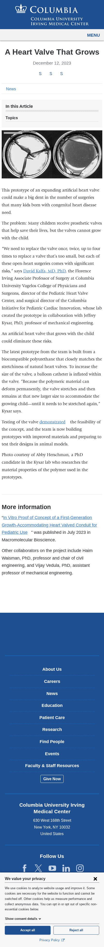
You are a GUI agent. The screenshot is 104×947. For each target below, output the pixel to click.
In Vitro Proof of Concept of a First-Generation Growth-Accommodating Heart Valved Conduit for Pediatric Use (49, 525)
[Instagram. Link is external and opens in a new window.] (80, 868)
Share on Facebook (40, 74)
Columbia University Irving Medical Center (52, 626)
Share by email (68, 74)
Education (52, 705)
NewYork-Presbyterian (52, 641)
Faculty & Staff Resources (52, 765)
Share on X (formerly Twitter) (51, 74)
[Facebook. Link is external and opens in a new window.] (25, 868)
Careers (52, 681)
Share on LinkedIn (61, 74)
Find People (52, 741)
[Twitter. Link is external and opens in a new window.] (38, 868)
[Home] (52, 14)
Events (52, 753)
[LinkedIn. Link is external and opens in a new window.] (66, 868)
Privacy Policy (50, 940)
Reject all (76, 930)
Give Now (52, 779)
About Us (52, 669)
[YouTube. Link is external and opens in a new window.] (52, 868)
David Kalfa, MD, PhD (44, 271)
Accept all (27, 930)
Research (52, 729)
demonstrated (54, 422)
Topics (12, 118)
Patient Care (52, 717)
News (11, 89)
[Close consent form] (95, 878)
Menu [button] (93, 35)
